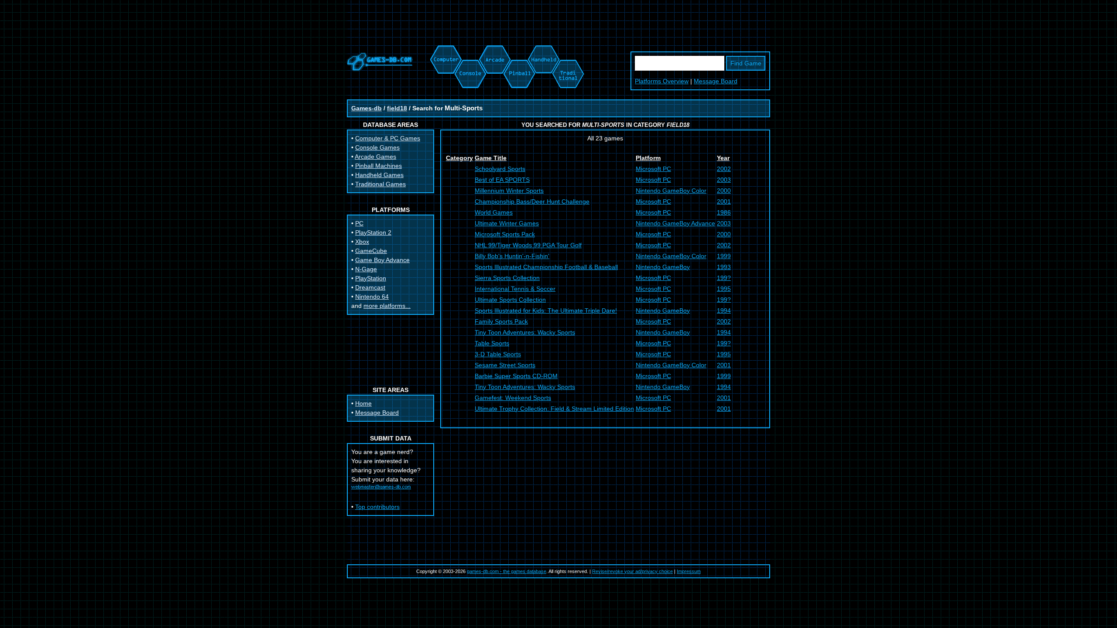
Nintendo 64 (372, 296)
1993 (724, 266)
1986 (724, 212)
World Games (494, 212)
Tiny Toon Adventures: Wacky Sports (525, 332)
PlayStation (370, 278)
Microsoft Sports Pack (505, 234)
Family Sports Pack (501, 321)
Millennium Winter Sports (509, 190)
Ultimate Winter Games (507, 223)
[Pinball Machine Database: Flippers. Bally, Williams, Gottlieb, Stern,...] (518, 49)
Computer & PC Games (387, 138)
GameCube (371, 250)
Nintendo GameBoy (663, 266)
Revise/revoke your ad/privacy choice (632, 571)
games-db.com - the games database (506, 571)
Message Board (715, 81)
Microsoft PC (653, 168)
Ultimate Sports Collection (510, 299)
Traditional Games (380, 184)
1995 (724, 288)
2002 (724, 168)
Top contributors (377, 506)
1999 (724, 256)
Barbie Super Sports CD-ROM (516, 375)
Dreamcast (370, 287)
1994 (724, 310)
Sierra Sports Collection (507, 277)
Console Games (377, 147)
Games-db (366, 108)
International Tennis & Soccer (515, 288)
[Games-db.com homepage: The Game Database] (380, 68)
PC (359, 223)
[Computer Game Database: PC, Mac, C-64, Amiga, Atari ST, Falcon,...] (444, 49)
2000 (724, 190)
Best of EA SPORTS (502, 179)
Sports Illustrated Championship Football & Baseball (546, 266)
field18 (397, 108)
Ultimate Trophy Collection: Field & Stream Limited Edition (554, 408)
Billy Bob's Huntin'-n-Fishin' (512, 256)
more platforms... (387, 305)
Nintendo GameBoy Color (671, 190)
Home (363, 403)
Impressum (689, 571)
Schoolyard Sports (500, 168)
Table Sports (492, 343)
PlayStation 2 (373, 232)
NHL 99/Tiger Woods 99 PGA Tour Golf (528, 245)
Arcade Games (375, 156)
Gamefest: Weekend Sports (513, 397)
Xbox (362, 241)
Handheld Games (379, 174)
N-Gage (366, 269)
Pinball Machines (378, 165)
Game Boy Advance (382, 259)
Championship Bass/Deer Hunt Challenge (532, 201)
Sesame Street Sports (505, 365)
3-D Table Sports (498, 354)
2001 (724, 201)
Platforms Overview (662, 81)
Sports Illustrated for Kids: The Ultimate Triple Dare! (546, 310)
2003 (724, 179)
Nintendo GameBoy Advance (675, 223)
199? (724, 277)
